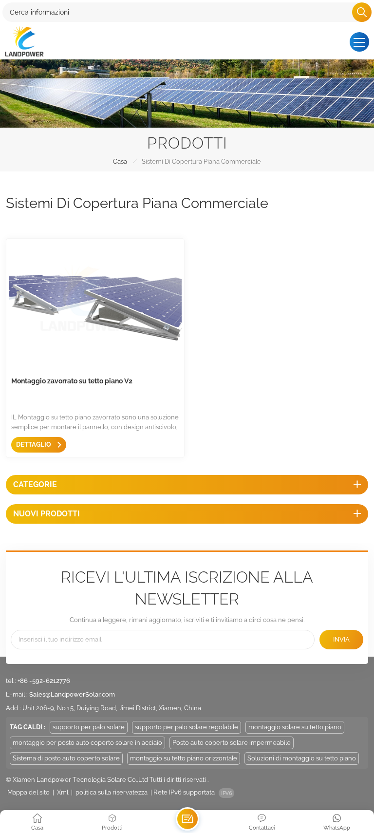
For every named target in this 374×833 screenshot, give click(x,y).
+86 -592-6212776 (44, 680)
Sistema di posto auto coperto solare (66, 758)
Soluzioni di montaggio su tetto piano (301, 758)
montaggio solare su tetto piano (294, 727)
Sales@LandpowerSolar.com (72, 694)
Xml (62, 792)
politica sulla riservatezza (111, 792)
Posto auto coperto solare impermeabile (231, 742)
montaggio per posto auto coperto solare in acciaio (87, 742)
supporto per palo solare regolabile (186, 727)
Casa (120, 161)
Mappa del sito (28, 792)
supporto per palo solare (89, 727)
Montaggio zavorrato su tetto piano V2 (71, 381)
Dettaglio (34, 444)
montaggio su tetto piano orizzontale (183, 758)
